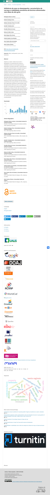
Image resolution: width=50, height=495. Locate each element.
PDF (32, 17)
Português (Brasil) (7, 210)
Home (5, 4)
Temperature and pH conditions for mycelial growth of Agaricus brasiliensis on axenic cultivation (24, 411)
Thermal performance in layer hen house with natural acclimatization (18, 422)
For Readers (6, 227)
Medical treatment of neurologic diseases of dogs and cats (16, 419)
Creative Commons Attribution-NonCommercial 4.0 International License (37, 66)
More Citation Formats (35, 40)
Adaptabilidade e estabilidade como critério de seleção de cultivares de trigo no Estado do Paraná (24, 425)
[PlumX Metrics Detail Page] (32, 127)
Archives (9, 4)
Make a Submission (8, 201)
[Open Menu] (4, 1)
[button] (7, 216)
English (5, 208)
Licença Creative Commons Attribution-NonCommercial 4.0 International (27, 481)
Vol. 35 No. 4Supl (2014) (16, 4)
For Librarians (6, 231)
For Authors (6, 229)
